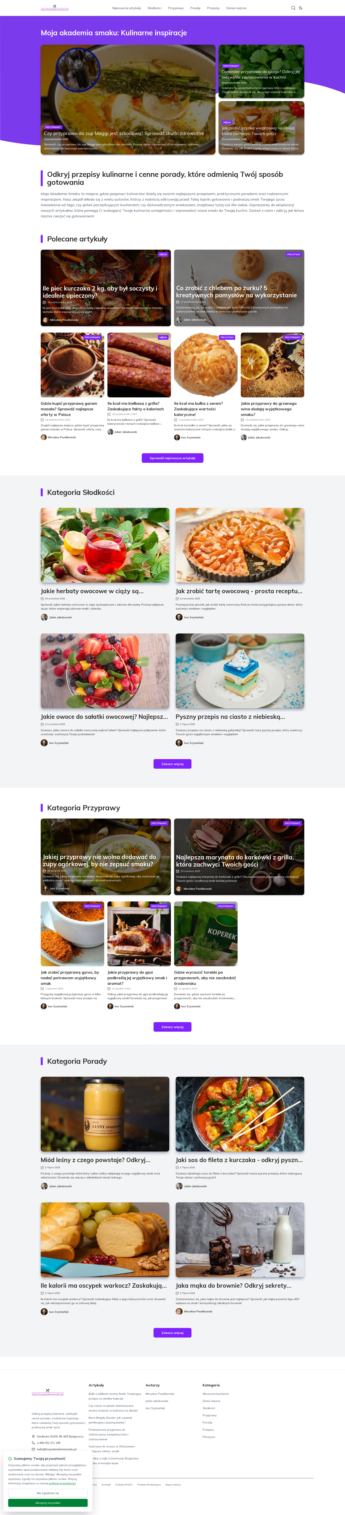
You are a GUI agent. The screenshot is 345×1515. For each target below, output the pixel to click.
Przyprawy (176, 8)
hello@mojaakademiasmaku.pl (56, 1449)
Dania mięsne (236, 8)
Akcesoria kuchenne (216, 1394)
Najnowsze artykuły (126, 8)
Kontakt (106, 1484)
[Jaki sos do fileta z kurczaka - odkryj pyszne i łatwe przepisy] (240, 1114)
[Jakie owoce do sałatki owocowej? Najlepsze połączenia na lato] (105, 670)
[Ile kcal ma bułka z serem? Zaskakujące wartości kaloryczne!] (206, 365)
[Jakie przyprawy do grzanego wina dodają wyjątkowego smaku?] (272, 365)
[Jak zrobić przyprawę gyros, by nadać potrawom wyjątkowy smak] (72, 933)
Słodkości (155, 8)
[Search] (293, 8)
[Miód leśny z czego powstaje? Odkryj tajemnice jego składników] (105, 1114)
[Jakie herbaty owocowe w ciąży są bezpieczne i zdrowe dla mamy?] (105, 545)
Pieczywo (209, 1437)
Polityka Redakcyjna (149, 1484)
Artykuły (96, 1385)
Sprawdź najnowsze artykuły (172, 458)
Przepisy (213, 8)
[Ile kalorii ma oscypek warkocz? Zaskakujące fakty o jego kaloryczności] (105, 1239)
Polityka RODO (124, 1484)
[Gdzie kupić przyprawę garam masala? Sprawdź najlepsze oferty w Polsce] (72, 365)
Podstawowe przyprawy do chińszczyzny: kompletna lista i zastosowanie (108, 1434)
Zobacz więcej (172, 764)
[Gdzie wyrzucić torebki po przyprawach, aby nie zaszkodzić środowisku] (206, 933)
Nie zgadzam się (48, 1493)
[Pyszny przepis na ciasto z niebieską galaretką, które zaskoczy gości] (240, 670)
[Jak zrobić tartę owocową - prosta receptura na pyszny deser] (240, 545)
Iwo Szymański (193, 617)
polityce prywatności (62, 1483)
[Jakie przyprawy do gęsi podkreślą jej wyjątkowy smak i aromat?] (139, 933)
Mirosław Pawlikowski (64, 320)
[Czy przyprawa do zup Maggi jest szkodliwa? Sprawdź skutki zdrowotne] (128, 99)
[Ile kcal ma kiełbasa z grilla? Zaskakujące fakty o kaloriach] (139, 365)
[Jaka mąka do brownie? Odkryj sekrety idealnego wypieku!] (240, 1239)
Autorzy (153, 1385)
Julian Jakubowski (195, 319)
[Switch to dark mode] (300, 8)
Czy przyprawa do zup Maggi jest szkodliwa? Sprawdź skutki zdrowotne (124, 133)
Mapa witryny (173, 1484)
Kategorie (211, 1385)
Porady (195, 8)
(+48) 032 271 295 (48, 1443)
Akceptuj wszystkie (48, 1503)
